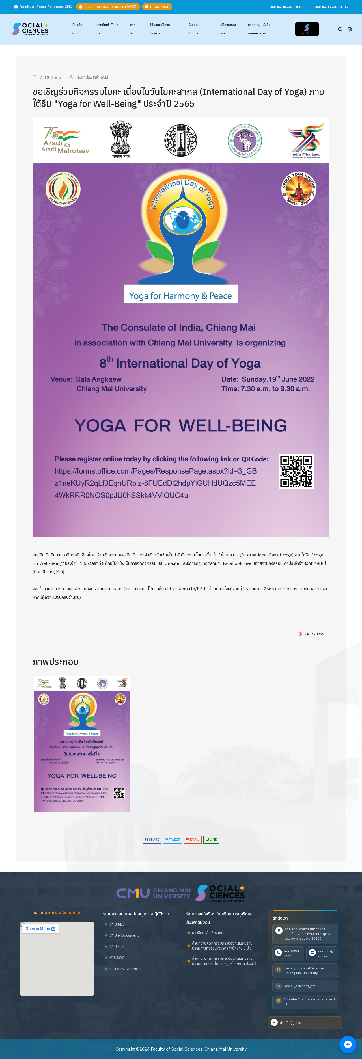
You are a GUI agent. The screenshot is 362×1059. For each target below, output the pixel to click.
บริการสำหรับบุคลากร (331, 6)
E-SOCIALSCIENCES (126, 969)
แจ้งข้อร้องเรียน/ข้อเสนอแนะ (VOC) (109, 7)
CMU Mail (116, 946)
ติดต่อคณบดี (158, 7)
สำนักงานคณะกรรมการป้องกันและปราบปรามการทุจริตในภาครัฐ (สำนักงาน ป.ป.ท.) (224, 961)
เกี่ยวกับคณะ (77, 29)
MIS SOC (116, 957)
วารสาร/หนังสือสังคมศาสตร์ (259, 29)
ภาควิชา (133, 29)
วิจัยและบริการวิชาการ (159, 29)
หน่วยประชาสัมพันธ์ (92, 77)
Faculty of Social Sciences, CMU (45, 7)
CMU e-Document (124, 935)
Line (213, 840)
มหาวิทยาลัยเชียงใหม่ (207, 932)
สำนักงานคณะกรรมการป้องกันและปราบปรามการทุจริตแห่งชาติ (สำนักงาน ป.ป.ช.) (223, 946)
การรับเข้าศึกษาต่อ (107, 29)
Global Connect (195, 29)
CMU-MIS (117, 924)
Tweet (174, 840)
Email (194, 840)
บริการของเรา (228, 29)
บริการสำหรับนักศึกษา (286, 6)
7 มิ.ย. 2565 (50, 77)
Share (153, 840)
